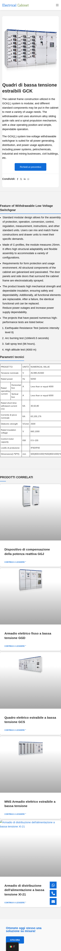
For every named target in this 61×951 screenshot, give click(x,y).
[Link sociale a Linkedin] (25, 179)
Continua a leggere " (15, 562)
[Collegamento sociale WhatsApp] (28, 179)
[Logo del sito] (15, 5)
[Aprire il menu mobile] (57, 5)
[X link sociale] (21, 179)
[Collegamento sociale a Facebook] (17, 179)
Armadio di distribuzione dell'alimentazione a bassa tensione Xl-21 (24, 890)
